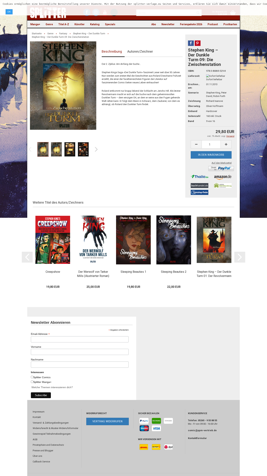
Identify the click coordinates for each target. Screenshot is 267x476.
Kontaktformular (197, 438)
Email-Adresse (40, 334)
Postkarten (230, 24)
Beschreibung (112, 51)
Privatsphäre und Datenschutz (48, 445)
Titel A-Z (63, 24)
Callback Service (41, 461)
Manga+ (35, 24)
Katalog (95, 24)
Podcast (213, 24)
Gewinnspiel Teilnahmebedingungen (52, 433)
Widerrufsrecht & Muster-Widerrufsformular (55, 428)
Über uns (37, 456)
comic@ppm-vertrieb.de (202, 430)
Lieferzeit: (194, 76)
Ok (9, 12)
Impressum (38, 411)
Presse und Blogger (43, 450)
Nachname (37, 359)
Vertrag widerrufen (107, 421)
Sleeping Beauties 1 (133, 271)
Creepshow (53, 271)
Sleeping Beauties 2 (174, 271)
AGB (35, 439)
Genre (49, 24)
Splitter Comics (41, 377)
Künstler (79, 24)
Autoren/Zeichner (140, 51)
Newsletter (168, 24)
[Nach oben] (257, 470)
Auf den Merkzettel (222, 163)
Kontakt (37, 417)
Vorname (36, 346)
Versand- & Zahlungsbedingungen (51, 422)
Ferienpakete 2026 (191, 24)
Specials (110, 24)
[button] (191, 43)
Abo (153, 24)
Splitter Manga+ (42, 382)
